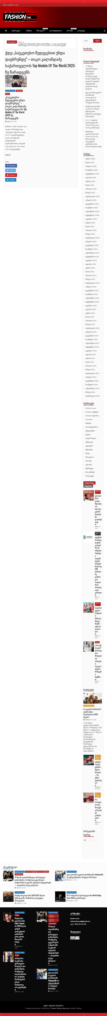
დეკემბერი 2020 (92, 381)
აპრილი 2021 (91, 366)
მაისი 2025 (89, 185)
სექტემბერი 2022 (92, 302)
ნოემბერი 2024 (91, 208)
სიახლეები (88, 689)
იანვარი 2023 (90, 287)
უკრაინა (88, 465)
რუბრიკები (15, 31)
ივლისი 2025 (90, 178)
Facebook (11, 166)
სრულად (8, 155)
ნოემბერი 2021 (91, 339)
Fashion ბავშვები (91, 412)
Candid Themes (76, 1008)
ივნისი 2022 (90, 313)
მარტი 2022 (90, 324)
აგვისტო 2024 (91, 219)
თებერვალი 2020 (92, 396)
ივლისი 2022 (90, 309)
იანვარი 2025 (90, 200)
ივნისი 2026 (90, 159)
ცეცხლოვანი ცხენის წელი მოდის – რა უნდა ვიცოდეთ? (98, 772)
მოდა (7, 94)
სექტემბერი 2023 (92, 257)
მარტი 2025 (90, 193)
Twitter (11, 170)
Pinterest (11, 175)
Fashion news (10, 90)
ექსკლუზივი (90, 431)
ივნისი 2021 (90, 358)
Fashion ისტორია (92, 416)
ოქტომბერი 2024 (92, 211)
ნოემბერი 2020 (91, 385)
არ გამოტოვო (10, 866)
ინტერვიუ (19, 90)
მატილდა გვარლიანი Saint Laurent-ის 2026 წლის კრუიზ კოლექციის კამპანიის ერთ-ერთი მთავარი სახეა (93, 139)
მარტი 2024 (90, 234)
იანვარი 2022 (90, 332)
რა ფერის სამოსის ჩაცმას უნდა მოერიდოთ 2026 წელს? (92, 713)
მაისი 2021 (89, 362)
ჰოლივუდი (89, 476)
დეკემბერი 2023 (92, 245)
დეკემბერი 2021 (92, 336)
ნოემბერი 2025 (91, 170)
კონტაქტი (81, 31)
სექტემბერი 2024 (92, 215)
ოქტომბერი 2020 (92, 388)
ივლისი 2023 (90, 264)
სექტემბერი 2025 (92, 174)
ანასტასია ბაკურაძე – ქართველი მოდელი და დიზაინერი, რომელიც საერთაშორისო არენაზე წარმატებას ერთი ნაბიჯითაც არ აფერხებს (20, 972)
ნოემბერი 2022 (91, 294)
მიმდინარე (88, 486)
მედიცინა (89, 449)
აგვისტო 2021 (91, 351)
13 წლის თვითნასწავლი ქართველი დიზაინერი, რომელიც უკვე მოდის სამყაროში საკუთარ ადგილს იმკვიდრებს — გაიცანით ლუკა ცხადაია (33, 881)
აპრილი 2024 (91, 230)
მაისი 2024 (89, 226)
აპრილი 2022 (91, 321)
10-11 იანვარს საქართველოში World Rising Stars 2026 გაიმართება (84, 896)
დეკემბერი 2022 (92, 290)
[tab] (89, 482)
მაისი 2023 (89, 272)
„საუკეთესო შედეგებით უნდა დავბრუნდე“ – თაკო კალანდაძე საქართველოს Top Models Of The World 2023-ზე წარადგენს (16, 107)
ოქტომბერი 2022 (92, 298)
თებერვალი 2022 (92, 328)
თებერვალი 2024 (92, 238)
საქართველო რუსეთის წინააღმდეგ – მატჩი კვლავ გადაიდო (98, 619)
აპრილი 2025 (91, 189)
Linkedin (11, 180)
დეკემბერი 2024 (92, 204)
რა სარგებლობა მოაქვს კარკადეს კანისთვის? (98, 808)
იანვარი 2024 (90, 242)
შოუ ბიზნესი (90, 472)
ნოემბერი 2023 (91, 249)
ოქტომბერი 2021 (92, 343)
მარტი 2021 (90, 370)
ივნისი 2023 (90, 268)
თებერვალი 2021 (92, 373)
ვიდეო (88, 434)
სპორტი (71, 30)
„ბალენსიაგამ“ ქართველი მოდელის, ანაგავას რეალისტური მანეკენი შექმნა (98, 661)
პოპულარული (89, 483)
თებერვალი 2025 (92, 196)
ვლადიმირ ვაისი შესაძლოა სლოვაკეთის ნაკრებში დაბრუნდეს (98, 508)
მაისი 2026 (89, 162)
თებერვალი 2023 (92, 283)
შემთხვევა (89, 468)
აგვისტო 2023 (91, 260)
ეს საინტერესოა (55, 31)
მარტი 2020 (90, 392)
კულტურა (89, 446)
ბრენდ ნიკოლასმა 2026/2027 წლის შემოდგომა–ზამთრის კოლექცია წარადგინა (93, 111)
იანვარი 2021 (90, 377)
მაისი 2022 (89, 317)
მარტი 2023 (90, 279)
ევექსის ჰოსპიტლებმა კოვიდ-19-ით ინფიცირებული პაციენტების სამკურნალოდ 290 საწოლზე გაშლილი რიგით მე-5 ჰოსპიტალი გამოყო (98, 565)
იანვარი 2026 (90, 166)
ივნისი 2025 (90, 181)
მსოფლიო (41, 30)
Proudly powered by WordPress (37, 1008)
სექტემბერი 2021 (92, 347)
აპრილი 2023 (91, 275)
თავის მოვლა (90, 438)
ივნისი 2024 (90, 223)
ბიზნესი (29, 31)
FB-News (89, 419)
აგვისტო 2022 (91, 306)
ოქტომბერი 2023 (92, 253)
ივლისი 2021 (90, 354)
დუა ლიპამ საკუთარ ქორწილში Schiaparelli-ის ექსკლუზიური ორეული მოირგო (93, 97)
